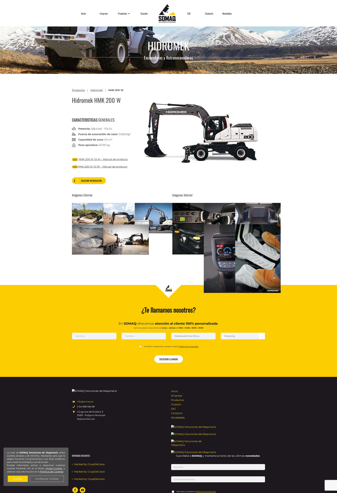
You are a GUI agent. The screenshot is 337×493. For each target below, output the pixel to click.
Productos (78, 90)
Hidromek (96, 90)
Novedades (178, 417)
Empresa (176, 395)
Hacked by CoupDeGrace (89, 464)
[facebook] (75, 490)
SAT (173, 408)
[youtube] (82, 490)
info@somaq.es (85, 401)
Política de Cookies (51, 471)
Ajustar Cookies (54, 468)
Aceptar (18, 478)
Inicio (174, 391)
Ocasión (176, 404)
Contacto (177, 413)
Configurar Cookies (47, 478)
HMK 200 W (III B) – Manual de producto (102, 166)
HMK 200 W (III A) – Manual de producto (103, 159)
